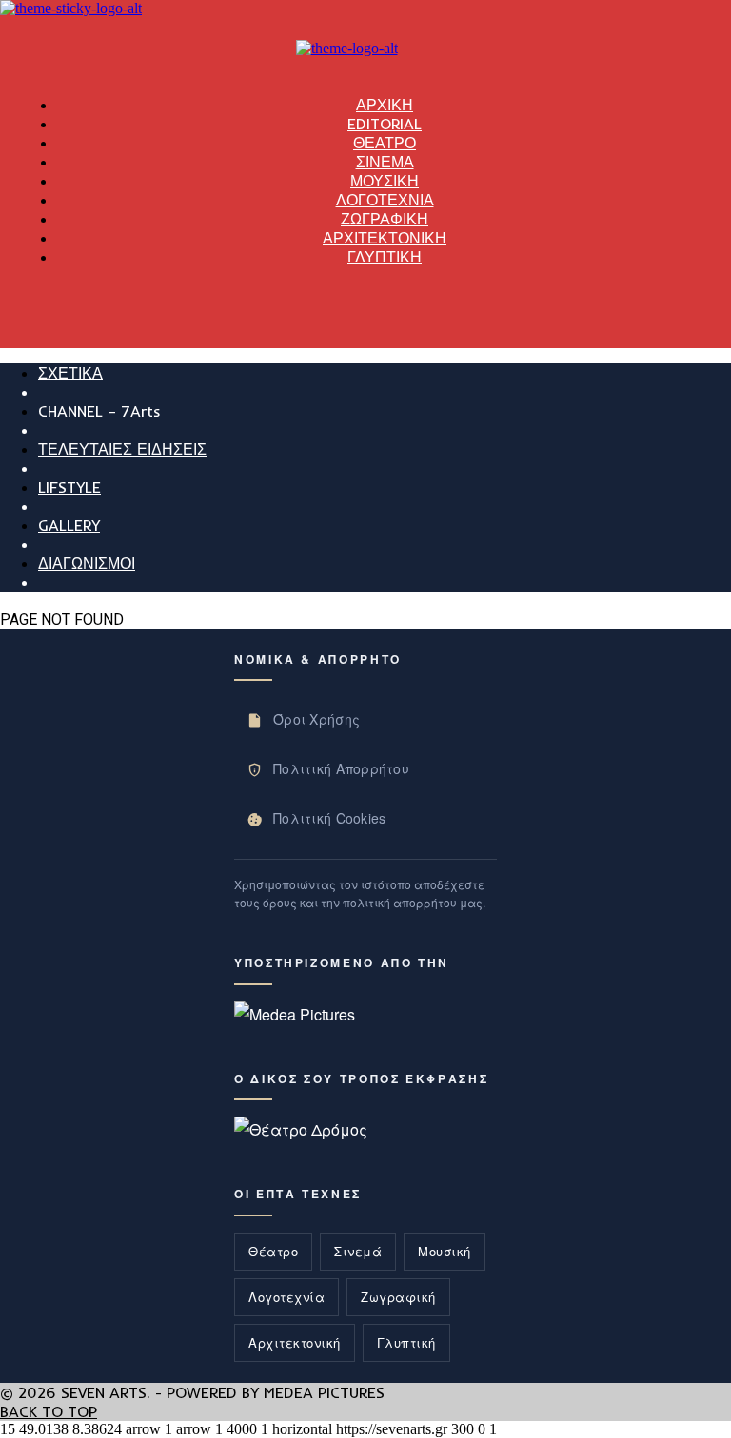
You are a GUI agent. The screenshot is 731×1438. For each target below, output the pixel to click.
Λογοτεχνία (286, 1297)
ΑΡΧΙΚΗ (384, 104)
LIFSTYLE (69, 486)
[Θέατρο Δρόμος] (300, 1129)
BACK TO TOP (48, 1411)
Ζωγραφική (398, 1297)
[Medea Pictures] (294, 1014)
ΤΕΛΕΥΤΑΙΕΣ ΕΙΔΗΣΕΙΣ (122, 448)
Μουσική (444, 1251)
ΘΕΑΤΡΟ (384, 142)
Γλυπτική (406, 1342)
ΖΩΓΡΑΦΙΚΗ (384, 218)
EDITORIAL (384, 123)
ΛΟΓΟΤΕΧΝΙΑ (385, 199)
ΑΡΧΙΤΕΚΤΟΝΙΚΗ (384, 237)
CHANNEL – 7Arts (99, 410)
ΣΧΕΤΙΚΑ (70, 372)
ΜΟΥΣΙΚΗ (384, 180)
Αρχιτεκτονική (294, 1342)
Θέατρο (273, 1251)
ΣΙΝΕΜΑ (385, 161)
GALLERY (69, 524)
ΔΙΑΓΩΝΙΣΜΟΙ (86, 563)
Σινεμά (358, 1251)
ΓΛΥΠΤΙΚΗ (384, 256)
